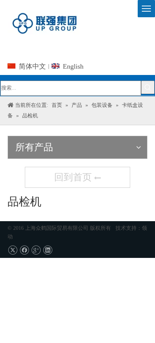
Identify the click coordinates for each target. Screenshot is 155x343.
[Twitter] (12, 250)
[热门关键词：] (148, 87)
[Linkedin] (47, 250)
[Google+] (36, 250)
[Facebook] (24, 250)
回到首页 (74, 177)
